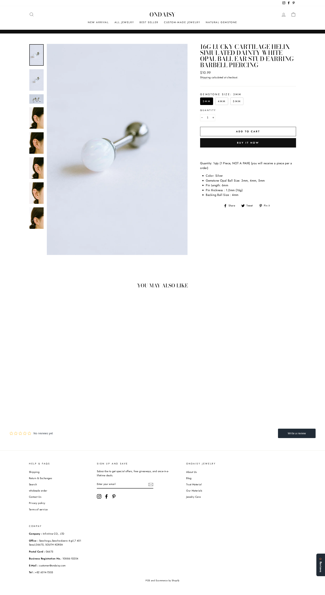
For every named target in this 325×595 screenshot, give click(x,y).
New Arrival (98, 22)
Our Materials (194, 490)
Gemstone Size (220, 94)
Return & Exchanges (40, 478)
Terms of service (38, 509)
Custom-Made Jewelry (182, 22)
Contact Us (35, 497)
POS (148, 580)
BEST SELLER (149, 22)
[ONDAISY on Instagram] (99, 496)
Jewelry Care (193, 497)
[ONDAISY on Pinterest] (114, 496)
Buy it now (248, 143)
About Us (191, 472)
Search (33, 484)
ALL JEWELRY (124, 22)
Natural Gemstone (221, 22)
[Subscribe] (150, 484)
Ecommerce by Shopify (167, 580)
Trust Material (194, 484)
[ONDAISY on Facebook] (106, 496)
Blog (188, 478)
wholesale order (38, 490)
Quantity (208, 110)
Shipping (205, 77)
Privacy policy (37, 503)
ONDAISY (162, 14)
